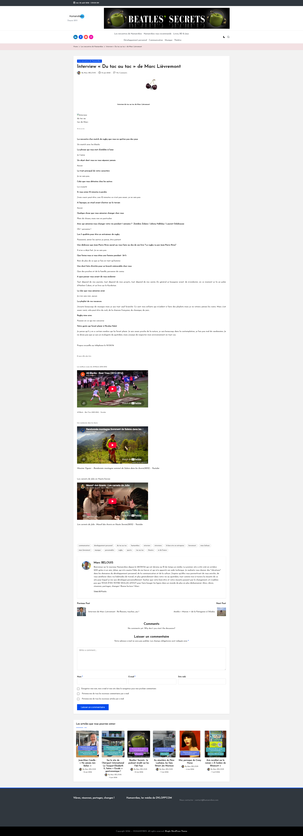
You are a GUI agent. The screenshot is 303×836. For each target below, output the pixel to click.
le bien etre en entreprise (175, 545)
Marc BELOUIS (103, 562)
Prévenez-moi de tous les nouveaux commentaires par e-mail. (105, 694)
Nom (80, 677)
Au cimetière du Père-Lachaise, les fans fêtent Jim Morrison (164, 763)
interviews (158, 545)
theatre (151, 550)
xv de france (162, 550)
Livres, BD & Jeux (216, 754)
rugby (120, 550)
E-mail (131, 677)
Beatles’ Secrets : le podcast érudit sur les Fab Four (138, 763)
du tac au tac (122, 545)
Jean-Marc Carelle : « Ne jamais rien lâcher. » (87, 763)
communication (84, 545)
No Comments (121, 73)
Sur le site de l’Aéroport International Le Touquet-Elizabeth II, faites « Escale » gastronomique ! (113, 766)
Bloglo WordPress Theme (176, 831)
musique (98, 550)
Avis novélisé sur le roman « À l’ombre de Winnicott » (215, 763)
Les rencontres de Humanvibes (89, 61)
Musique (139, 754)
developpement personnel (103, 545)
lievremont (192, 545)
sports (129, 550)
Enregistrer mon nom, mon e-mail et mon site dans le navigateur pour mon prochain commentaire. (118, 689)
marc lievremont (84, 550)
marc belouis (205, 545)
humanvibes (135, 545)
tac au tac (140, 550)
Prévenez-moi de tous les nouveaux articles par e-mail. (103, 699)
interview (147, 545)
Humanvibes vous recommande (87, 748)
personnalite (109, 550)
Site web (182, 677)
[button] (100, 591)
